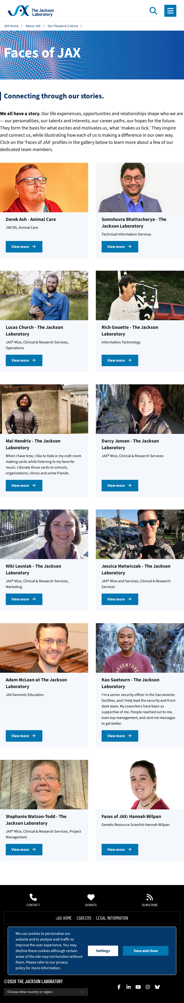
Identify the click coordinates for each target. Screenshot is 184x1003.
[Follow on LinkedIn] (128, 987)
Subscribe (150, 905)
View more (20, 246)
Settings (103, 950)
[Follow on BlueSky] (157, 987)
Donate (91, 905)
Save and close (146, 950)
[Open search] (153, 11)
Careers (84, 918)
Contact (33, 905)
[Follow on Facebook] (119, 987)
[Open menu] (170, 11)
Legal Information (112, 918)
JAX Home (11, 26)
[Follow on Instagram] (147, 987)
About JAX (33, 26)
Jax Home (64, 918)
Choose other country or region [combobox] (29, 992)
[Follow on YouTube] (138, 987)
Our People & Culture (63, 26)
